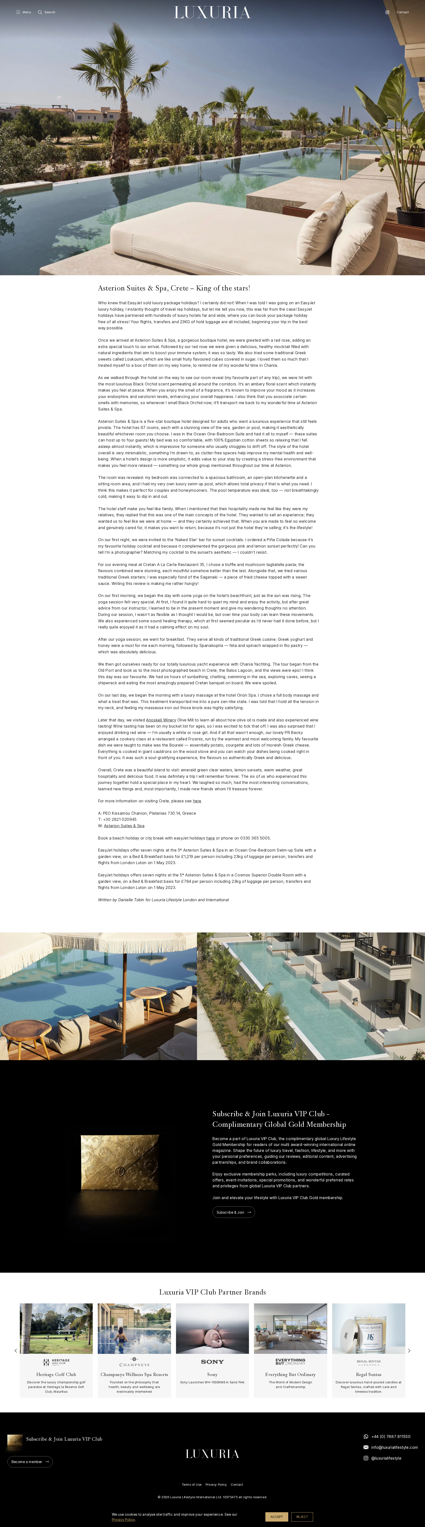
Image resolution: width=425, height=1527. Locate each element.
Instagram (387, 12)
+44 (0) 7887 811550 (390, 1436)
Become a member (27, 1462)
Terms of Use (192, 1484)
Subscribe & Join (230, 1212)
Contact (402, 12)
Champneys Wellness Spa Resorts (134, 1375)
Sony (212, 1375)
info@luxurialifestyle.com (394, 1447)
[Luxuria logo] (212, 12)
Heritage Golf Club (56, 1375)
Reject (302, 1517)
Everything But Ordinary (290, 1375)
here (197, 800)
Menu (27, 12)
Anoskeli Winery (161, 720)
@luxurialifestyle (386, 1458)
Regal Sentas (368, 1375)
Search (50, 12)
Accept (277, 1517)
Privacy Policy (216, 1484)
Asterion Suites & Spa (124, 825)
